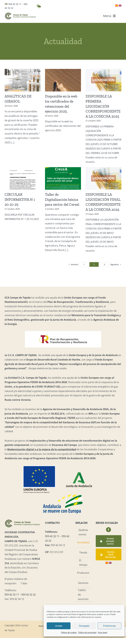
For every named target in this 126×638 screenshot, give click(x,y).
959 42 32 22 (28, 594)
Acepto (58, 625)
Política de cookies (69, 632)
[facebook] (108, 529)
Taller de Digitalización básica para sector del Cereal (62, 199)
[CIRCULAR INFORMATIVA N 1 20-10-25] (22, 178)
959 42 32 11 (14, 4)
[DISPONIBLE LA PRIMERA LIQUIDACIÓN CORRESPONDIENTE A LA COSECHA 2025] (103, 80)
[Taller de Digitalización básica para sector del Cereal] (63, 178)
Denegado (84, 625)
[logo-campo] (20, 13)
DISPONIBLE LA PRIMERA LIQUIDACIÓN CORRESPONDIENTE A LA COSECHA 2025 (103, 106)
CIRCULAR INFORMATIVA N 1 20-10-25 (20, 199)
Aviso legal (102, 632)
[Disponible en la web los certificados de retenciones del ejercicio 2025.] (63, 80)
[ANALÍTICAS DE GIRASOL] (22, 80)
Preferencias (109, 625)
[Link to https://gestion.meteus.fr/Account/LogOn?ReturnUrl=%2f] (39, 6)
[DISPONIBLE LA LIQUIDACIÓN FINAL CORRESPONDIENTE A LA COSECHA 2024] (103, 178)
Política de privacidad (87, 632)
